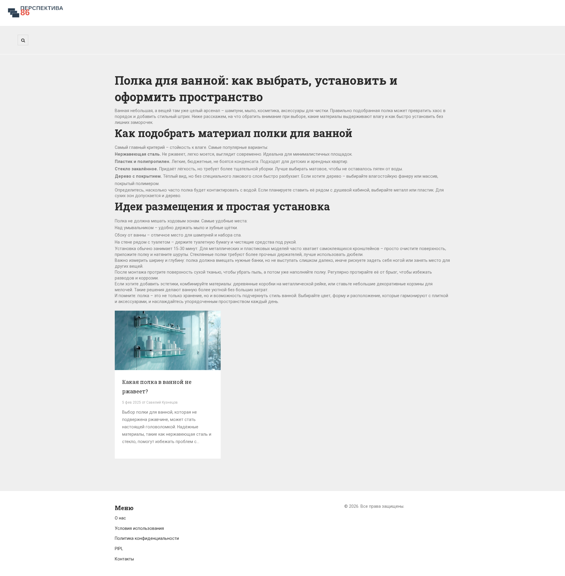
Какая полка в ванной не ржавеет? (157, 386)
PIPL (119, 548)
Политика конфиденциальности (147, 538)
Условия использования (139, 528)
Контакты (124, 559)
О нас (120, 518)
